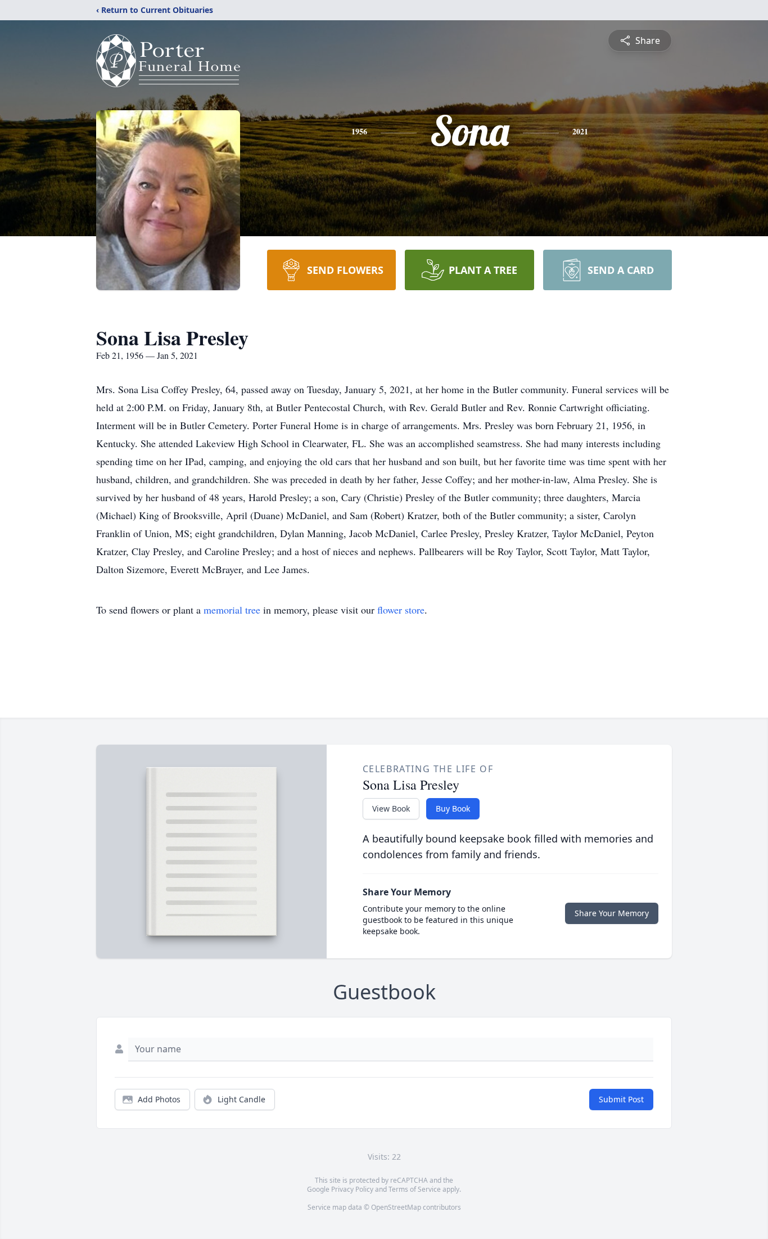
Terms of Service (414, 1189)
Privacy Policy (352, 1189)
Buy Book (453, 808)
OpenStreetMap (396, 1207)
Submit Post (621, 1099)
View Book (391, 808)
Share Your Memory (612, 913)
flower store (400, 609)
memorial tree (232, 609)
